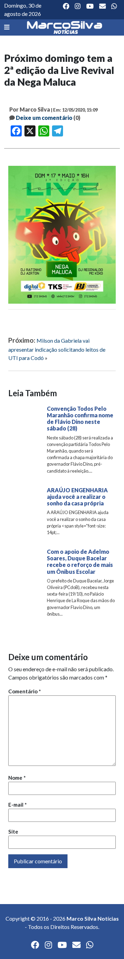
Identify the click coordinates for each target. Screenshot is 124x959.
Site (13, 831)
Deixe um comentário (44, 117)
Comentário (24, 691)
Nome (17, 778)
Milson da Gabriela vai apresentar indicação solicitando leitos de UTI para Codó (56, 349)
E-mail (17, 804)
